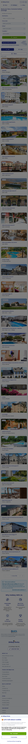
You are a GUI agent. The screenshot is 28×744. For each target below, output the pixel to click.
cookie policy (9, 729)
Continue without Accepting (14, 741)
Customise (14, 737)
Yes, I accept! (14, 733)
